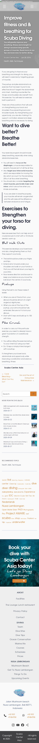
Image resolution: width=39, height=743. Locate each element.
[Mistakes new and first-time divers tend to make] (34, 417)
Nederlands (8, 501)
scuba (6, 518)
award (4, 480)
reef (27, 514)
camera (27, 480)
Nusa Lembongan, (12, 704)
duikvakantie (19, 492)
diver (5, 488)
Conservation (20, 484)
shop (17, 518)
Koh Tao (29, 496)
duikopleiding (7, 492)
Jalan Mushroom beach (17, 701)
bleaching (14, 480)
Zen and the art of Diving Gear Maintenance (27, 378)
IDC (11, 495)
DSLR (26, 488)
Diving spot (21, 488)
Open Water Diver (9, 509)
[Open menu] (4, 6)
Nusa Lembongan (13, 505)
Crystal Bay (28, 484)
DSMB (29, 488)
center (5, 483)
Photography (29, 510)
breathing (6, 361)
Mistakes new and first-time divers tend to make (16, 416)
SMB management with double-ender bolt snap (16, 407)
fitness (13, 361)
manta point (11, 499)
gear (6, 496)
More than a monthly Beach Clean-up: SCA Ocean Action (16, 425)
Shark (12, 518)
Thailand (30, 518)
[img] (5, 715)
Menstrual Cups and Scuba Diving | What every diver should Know (15, 443)
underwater (18, 522)
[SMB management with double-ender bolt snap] (34, 408)
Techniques (18, 61)
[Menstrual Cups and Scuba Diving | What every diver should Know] (34, 444)
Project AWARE (15, 513)
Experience (29, 491)
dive (34, 483)
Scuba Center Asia (19, 737)
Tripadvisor (8, 522)
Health (6, 61)
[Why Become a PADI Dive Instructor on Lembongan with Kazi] (34, 435)
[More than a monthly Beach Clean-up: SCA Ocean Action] (34, 426)
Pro (3, 513)
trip (3, 522)
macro (4, 499)
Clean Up (12, 484)
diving (13, 488)
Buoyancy (21, 480)
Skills (11, 61)
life (34, 496)
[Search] (33, 394)
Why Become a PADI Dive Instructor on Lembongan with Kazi (16, 434)
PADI (20, 509)
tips (35, 518)
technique (23, 518)
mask (16, 499)
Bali (9, 479)
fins (3, 496)
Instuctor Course (19, 496)
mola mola (22, 499)
